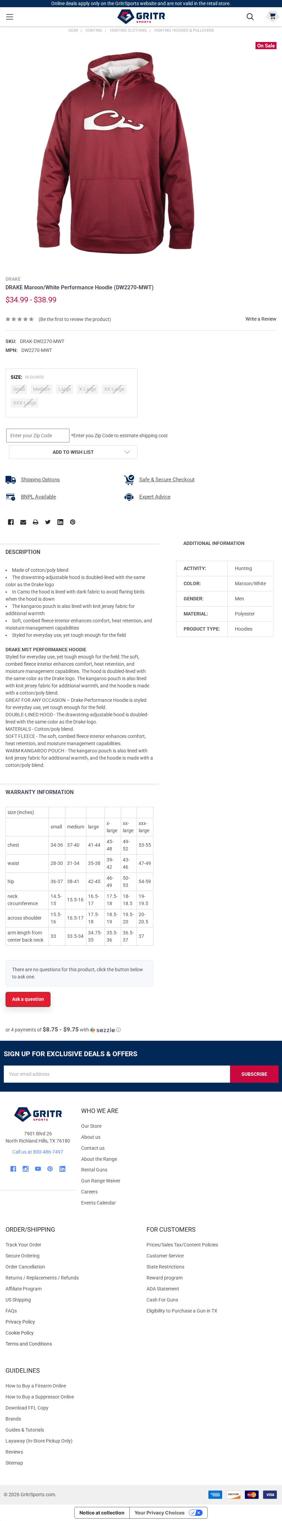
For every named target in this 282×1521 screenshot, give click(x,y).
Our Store (91, 1126)
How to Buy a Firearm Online (36, 1386)
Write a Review (261, 319)
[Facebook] (11, 522)
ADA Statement (163, 1289)
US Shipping (18, 1300)
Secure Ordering (23, 1255)
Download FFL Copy (27, 1408)
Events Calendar (98, 1203)
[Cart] (272, 16)
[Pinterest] (72, 522)
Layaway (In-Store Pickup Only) (39, 1441)
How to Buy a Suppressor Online (40, 1397)
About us (90, 1137)
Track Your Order (23, 1244)
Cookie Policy (70, 1333)
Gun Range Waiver (100, 1180)
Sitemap (14, 1463)
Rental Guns (94, 1169)
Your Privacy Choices (159, 1512)
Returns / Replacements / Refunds (42, 1278)
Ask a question (28, 999)
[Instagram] (25, 1169)
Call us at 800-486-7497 (37, 1152)
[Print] (35, 522)
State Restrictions (165, 1267)
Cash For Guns (162, 1300)
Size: (27, 377)
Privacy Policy (70, 1322)
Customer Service (165, 1255)
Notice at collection (101, 1512)
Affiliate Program (24, 1289)
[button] (63, 1029)
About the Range (99, 1159)
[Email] (23, 522)
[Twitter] (48, 522)
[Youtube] (38, 1169)
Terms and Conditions (70, 1344)
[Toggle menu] (9, 16)
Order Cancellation (25, 1267)
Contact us (93, 1148)
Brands (13, 1419)
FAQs (11, 1311)
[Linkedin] (60, 522)
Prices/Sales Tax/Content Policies (182, 1244)
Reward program (165, 1278)
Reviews (14, 1452)
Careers (89, 1192)
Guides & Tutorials (25, 1430)
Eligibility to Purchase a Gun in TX (182, 1311)
